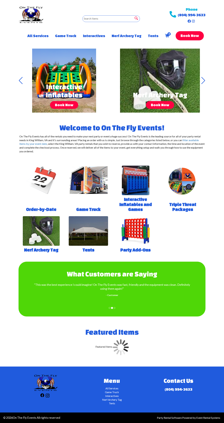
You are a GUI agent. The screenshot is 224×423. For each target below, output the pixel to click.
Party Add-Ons (135, 249)
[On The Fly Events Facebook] (189, 20)
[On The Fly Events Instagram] (193, 20)
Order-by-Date (41, 209)
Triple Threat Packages (182, 207)
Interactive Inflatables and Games (135, 204)
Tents (153, 36)
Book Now (190, 35)
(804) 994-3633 (191, 15)
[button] (21, 80)
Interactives (94, 36)
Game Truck (65, 36)
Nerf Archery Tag (126, 36)
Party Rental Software (169, 417)
